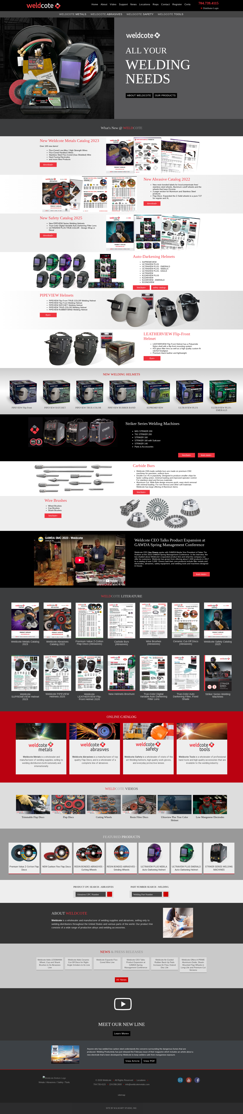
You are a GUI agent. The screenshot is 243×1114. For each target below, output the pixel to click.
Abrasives (51, 1082)
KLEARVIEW (147, 278)
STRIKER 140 (141, 443)
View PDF (149, 1061)
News (133, 4)
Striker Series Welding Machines (152, 423)
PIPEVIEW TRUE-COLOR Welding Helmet (67, 307)
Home (95, 4)
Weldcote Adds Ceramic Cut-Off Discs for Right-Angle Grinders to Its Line (78, 962)
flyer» (48, 315)
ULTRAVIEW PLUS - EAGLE (154, 271)
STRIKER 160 (141, 437)
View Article (132, 1061)
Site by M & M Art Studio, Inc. (121, 1108)
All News (121, 979)
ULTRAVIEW (147, 273)
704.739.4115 (208, 3)
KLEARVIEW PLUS (150, 275)
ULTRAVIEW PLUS (150, 264)
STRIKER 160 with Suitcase (147, 440)
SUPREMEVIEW (149, 262)
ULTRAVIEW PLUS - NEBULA (155, 269)
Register (177, 4)
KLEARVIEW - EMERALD (153, 280)
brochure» (141, 287)
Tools (67, 1082)
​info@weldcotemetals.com (137, 1084)
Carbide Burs (144, 465)
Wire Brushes (56, 500)
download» (48, 164)
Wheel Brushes (55, 506)
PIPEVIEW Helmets (56, 295)
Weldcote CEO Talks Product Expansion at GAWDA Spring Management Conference (169, 542)
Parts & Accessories (144, 446)
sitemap (121, 1095)
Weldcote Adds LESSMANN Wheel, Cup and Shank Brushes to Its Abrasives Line (50, 964)
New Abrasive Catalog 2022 (167, 179)
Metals (42, 1082)
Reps (156, 4)
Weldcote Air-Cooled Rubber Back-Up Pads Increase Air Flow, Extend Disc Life (164, 964)
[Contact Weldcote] (180, 1080)
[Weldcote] (189, 1080)
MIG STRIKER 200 (143, 431)
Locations (144, 4)
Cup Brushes (54, 508)
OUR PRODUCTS (165, 95)
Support (123, 4)
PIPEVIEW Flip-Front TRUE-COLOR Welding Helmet (72, 301)
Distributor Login (210, 8)
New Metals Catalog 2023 (69, 140)
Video (113, 4)
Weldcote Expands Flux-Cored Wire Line (107, 961)
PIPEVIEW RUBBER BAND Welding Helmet (68, 310)
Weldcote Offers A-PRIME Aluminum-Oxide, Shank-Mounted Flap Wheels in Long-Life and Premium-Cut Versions (193, 965)
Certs (187, 4)
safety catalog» (159, 287)
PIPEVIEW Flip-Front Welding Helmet (65, 303)
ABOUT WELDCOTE (139, 95)
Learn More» (121, 1033)
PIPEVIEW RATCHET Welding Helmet (66, 305)
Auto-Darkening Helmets (154, 256)
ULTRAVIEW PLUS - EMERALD (156, 266)
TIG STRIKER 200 (143, 434)
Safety (60, 1082)
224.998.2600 (115, 1084)
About (104, 4)
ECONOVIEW (148, 282)
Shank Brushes (55, 510)
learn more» (206, 455)
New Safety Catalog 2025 (61, 218)
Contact (165, 4)
